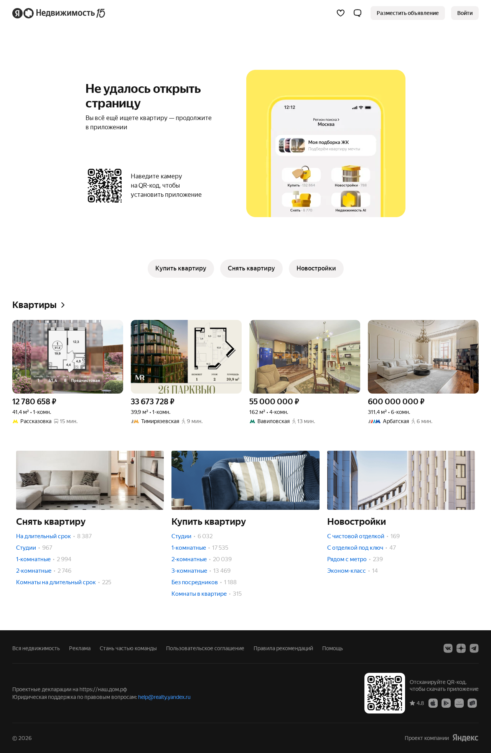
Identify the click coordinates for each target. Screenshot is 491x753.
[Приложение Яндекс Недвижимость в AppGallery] (459, 703)
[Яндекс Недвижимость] (59, 13)
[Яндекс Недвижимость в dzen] (461, 648)
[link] (465, 13)
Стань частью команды (128, 648)
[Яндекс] (465, 737)
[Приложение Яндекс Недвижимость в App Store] (433, 703)
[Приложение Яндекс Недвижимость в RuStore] (472, 703)
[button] (357, 13)
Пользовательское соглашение (205, 648)
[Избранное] (341, 13)
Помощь (332, 648)
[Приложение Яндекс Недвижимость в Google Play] (446, 703)
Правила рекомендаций (283, 648)
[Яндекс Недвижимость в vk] (448, 648)
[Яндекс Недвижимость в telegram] (474, 648)
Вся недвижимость (36, 648)
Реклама (80, 648)
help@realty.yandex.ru (164, 697)
